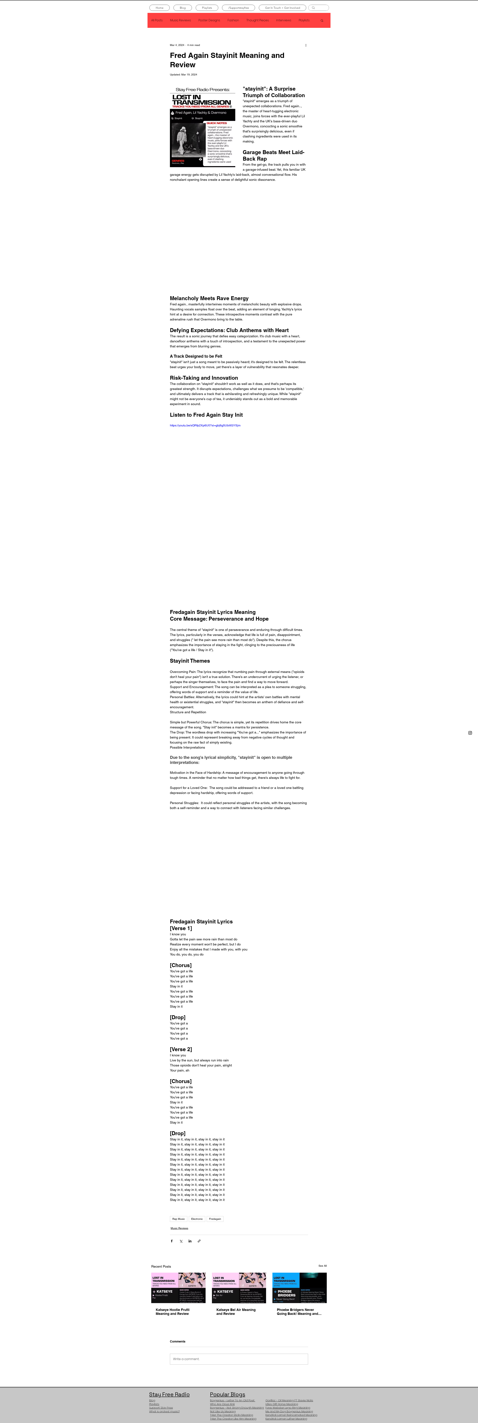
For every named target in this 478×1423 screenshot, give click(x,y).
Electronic (197, 1218)
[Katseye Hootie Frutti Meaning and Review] (178, 1288)
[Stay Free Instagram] (470, 732)
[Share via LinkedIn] (190, 1241)
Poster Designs (209, 20)
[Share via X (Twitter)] (181, 1241)
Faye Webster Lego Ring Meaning (288, 1411)
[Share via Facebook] (171, 1241)
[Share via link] (199, 1241)
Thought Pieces (257, 20)
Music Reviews (180, 20)
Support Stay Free (161, 1411)
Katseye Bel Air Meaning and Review (236, 1312)
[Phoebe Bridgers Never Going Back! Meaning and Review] (299, 1288)
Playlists (154, 1407)
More (302, 20)
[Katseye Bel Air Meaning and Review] (239, 1288)
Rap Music (178, 1218)
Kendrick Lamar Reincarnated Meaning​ (291, 1418)
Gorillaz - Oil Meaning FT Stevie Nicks (289, 1403)
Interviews (283, 20)
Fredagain (215, 1218)
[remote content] (239, 238)
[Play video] (239, 462)
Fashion (233, 20)
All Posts (157, 20)
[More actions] (306, 45)
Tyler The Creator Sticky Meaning (231, 1418)
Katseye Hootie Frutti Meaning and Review (173, 1312)
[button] (322, 20)
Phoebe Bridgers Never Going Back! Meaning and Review (297, 1312)
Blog (152, 1403)
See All (323, 1265)
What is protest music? (164, 1414)
